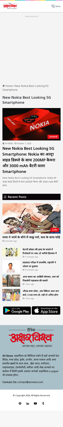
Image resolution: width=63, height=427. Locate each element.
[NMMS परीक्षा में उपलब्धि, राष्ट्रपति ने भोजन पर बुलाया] (11, 266)
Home (9, 86)
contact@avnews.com (30, 382)
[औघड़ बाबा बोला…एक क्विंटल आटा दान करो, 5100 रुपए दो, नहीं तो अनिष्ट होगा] (11, 295)
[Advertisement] (31, 49)
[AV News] (10, 6)
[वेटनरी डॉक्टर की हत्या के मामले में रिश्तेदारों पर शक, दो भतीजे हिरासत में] (11, 252)
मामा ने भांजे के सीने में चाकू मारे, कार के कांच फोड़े (31, 237)
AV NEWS (9, 143)
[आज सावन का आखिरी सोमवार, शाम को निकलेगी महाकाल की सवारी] (11, 281)
